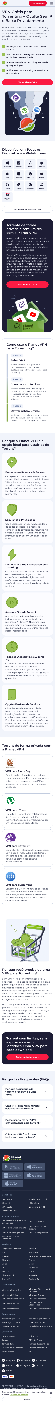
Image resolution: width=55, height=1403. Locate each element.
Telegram (10, 1360)
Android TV (34, 1279)
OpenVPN (6, 1279)
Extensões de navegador (40, 1256)
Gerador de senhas (10, 1326)
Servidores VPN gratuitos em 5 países (14, 1222)
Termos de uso (9, 1344)
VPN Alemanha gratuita (13, 1233)
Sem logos (7, 1199)
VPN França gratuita (38, 1233)
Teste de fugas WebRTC (40, 1319)
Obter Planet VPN (38, 3)
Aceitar (27, 1399)
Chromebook (8, 1275)
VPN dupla (7, 1207)
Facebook (25, 1360)
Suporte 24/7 (8, 1351)
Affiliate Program (37, 1340)
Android (32, 1249)
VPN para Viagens (10, 1304)
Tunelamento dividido (39, 1199)
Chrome (6, 1260)
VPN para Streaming (11, 1290)
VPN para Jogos (36, 1295)
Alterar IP (6, 1203)
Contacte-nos (8, 1336)
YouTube (10, 1365)
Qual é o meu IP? (37, 1322)
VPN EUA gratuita (37, 1222)
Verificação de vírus (11, 1322)
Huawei (5, 1256)
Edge (4, 1264)
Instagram (25, 1365)
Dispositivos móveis (11, 1249)
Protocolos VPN (9, 1211)
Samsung (33, 1252)
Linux (31, 1271)
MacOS (5, 1271)
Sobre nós (33, 1336)
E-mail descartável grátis (40, 1326)
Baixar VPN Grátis (27, 284)
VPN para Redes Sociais (13, 1299)
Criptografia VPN (37, 1207)
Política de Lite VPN (38, 1348)
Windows (33, 1268)
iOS (3, 1252)
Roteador (33, 1275)
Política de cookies (19, 1395)
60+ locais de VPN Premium (10, 1237)
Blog (31, 1351)
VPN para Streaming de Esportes (40, 1290)
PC (3, 1268)
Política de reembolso (39, 1344)
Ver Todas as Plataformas (27, 209)
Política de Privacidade (12, 1348)
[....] (5, 3)
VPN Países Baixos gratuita (37, 1228)
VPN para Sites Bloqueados (36, 1304)
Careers (5, 1340)
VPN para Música (10, 1295)
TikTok (9, 1370)
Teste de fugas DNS (11, 1319)
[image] (27, 1157)
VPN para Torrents (37, 1299)
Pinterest (40, 1365)
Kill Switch (34, 1203)
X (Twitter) (41, 1360)
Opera (31, 1264)
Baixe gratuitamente (27, 1057)
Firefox (32, 1260)
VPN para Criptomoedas (40, 1309)
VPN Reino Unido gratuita (14, 1228)
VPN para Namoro (10, 1309)
